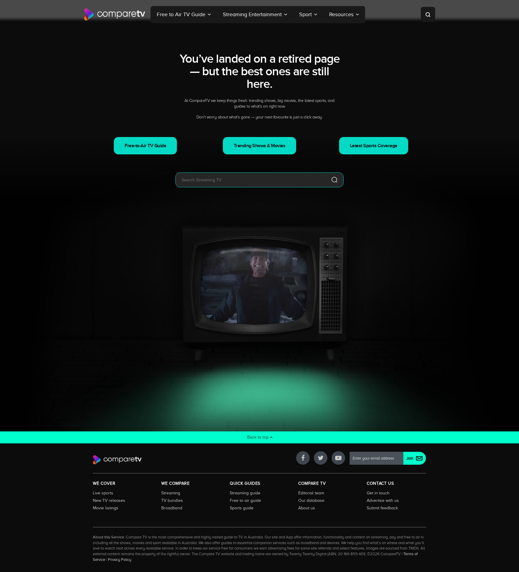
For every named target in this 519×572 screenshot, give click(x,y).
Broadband (171, 507)
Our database (311, 500)
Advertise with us (383, 500)
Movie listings (105, 507)
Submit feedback (382, 507)
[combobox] (250, 180)
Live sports (103, 492)
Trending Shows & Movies (260, 146)
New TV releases (109, 500)
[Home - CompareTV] (115, 14)
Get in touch (378, 492)
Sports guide (241, 507)
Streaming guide (245, 492)
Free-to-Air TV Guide (145, 146)
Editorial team (311, 492)
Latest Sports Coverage (373, 146)
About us (306, 507)
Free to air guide (245, 500)
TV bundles (172, 500)
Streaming (170, 492)
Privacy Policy (119, 560)
